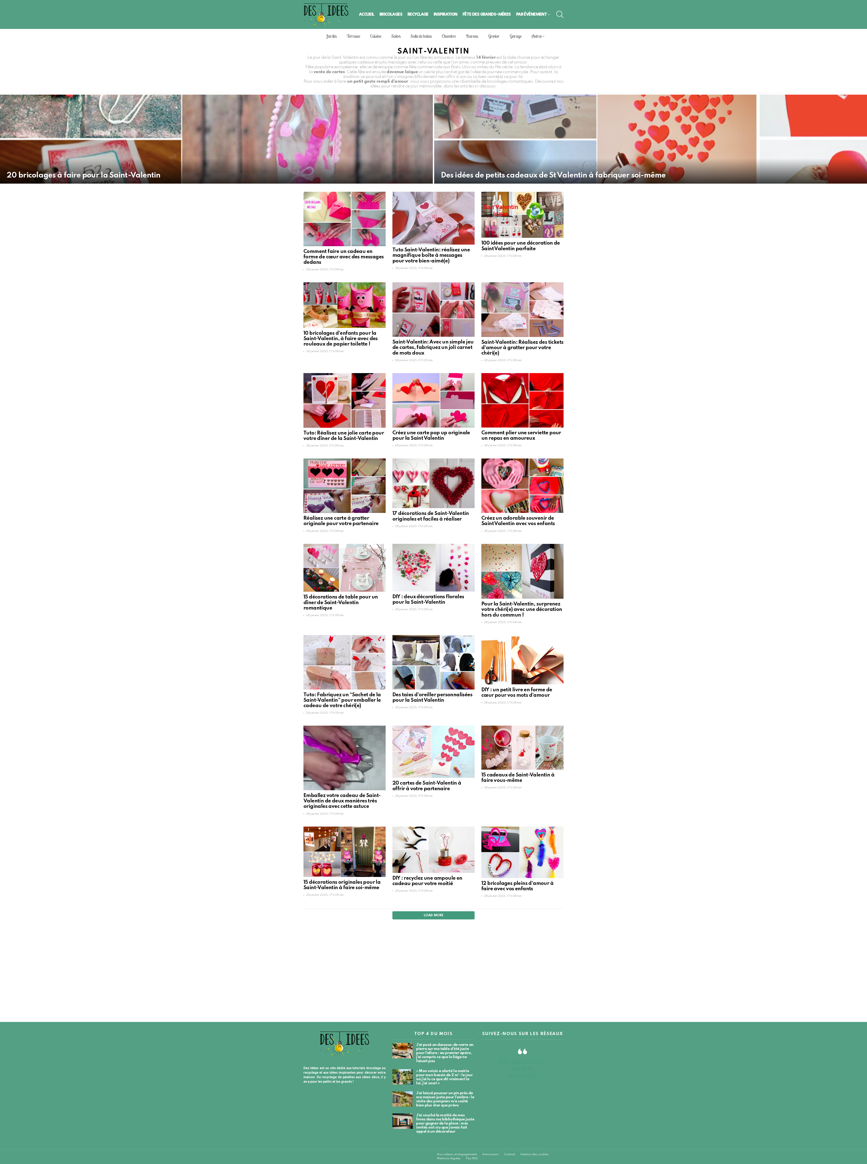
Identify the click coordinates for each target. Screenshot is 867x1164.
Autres (536, 36)
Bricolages (391, 14)
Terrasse (353, 36)
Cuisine (375, 36)
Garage (515, 36)
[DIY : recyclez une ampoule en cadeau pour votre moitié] (433, 850)
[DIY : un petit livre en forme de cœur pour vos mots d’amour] (522, 660)
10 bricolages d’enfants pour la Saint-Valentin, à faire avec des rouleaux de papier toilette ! (340, 339)
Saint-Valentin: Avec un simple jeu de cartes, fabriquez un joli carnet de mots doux (433, 347)
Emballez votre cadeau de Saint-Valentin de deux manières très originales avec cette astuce (342, 801)
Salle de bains (421, 36)
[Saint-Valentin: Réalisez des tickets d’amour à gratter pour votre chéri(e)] (522, 309)
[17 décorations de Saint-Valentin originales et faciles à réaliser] (433, 483)
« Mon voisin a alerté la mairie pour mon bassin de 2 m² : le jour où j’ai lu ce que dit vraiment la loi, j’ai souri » (444, 1077)
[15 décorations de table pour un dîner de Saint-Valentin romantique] (344, 568)
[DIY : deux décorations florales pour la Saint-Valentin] (433, 567)
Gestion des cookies (534, 1154)
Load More (433, 915)
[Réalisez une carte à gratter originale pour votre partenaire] (344, 485)
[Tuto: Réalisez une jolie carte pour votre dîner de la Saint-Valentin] (344, 400)
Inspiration (445, 14)
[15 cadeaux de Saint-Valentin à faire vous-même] (522, 748)
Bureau (472, 36)
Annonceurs (490, 1154)
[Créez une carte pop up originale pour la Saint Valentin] (433, 400)
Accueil (366, 14)
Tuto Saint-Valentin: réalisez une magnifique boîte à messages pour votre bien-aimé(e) (431, 255)
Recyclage (418, 14)
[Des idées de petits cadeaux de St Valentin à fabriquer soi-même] (650, 139)
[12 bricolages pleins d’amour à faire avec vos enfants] (522, 852)
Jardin (331, 36)
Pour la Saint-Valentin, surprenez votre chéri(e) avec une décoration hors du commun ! (521, 609)
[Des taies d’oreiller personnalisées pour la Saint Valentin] (433, 662)
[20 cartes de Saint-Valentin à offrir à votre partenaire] (433, 752)
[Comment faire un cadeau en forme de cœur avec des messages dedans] (344, 219)
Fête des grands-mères (487, 14)
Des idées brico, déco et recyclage (522, 1069)
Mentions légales (449, 1158)
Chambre (449, 36)
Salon (395, 36)
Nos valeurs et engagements (457, 1154)
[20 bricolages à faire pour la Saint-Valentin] (216, 139)
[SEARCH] (560, 14)
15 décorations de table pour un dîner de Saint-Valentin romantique (340, 602)
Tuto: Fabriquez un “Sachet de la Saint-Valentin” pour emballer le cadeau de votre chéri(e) (342, 700)
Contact (509, 1154)
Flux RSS (472, 1158)
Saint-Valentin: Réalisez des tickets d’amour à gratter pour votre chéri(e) (522, 348)
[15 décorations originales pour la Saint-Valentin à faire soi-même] (344, 852)
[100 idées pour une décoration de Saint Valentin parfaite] (522, 215)
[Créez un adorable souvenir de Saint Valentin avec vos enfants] (522, 485)
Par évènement (531, 14)
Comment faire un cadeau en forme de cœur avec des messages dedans (343, 257)
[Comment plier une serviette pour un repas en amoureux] (522, 400)
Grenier (493, 36)
